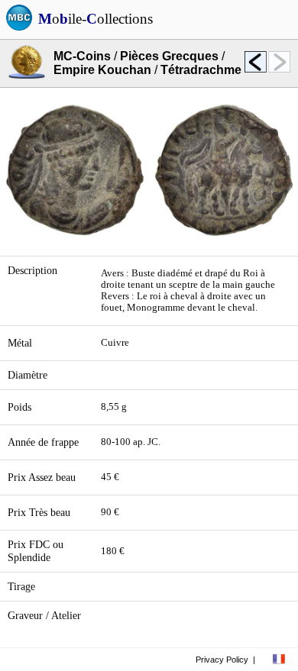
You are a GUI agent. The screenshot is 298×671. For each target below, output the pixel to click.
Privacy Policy (222, 659)
